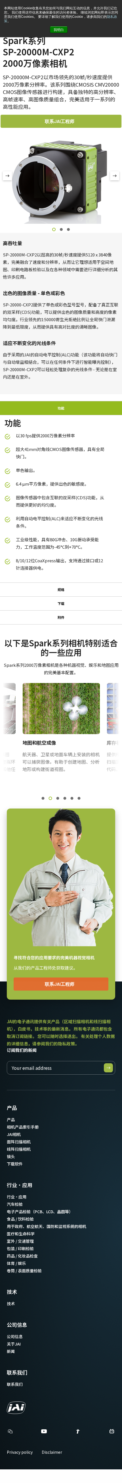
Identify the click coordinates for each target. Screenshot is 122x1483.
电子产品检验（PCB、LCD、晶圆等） (40, 1211)
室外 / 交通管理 (20, 1241)
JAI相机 (14, 1134)
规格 (61, 589)
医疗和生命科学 (21, 1233)
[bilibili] (111, 1433)
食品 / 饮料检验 (20, 1219)
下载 (61, 603)
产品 (12, 1107)
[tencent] (78, 1433)
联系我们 (17, 1372)
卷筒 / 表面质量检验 (24, 1270)
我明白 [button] (59, 29)
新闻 (11, 1351)
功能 (61, 408)
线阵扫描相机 (19, 1149)
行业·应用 (19, 1185)
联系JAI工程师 (59, 121)
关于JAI (14, 1344)
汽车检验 (15, 1204)
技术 (12, 1291)
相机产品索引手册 (23, 1127)
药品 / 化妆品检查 (22, 1256)
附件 (61, 617)
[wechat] (10, 1431)
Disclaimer (52, 1452)
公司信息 (17, 1324)
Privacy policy (20, 1452)
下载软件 (15, 1164)
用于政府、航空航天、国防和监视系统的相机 (46, 1226)
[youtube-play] (44, 1433)
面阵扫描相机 (19, 1141)
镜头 (11, 1156)
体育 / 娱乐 (16, 1263)
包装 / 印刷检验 (20, 1248)
